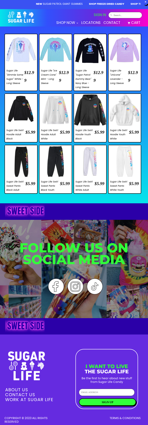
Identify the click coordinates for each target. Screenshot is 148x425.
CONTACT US (20, 395)
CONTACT (111, 23)
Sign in (100, 15)
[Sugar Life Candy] (21, 17)
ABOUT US (16, 390)
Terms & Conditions (125, 418)
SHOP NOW (66, 23)
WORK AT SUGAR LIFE (29, 399)
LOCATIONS (91, 23)
